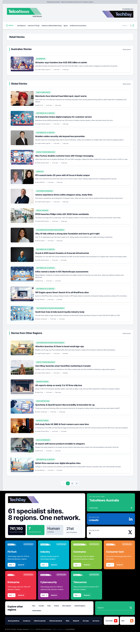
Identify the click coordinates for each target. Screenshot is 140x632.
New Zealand (66, 606)
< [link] (63, 483)
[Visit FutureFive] (113, 544)
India (49, 606)
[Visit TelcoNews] (80, 575)
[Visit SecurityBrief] (47, 575)
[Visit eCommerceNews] (80, 544)
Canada (41, 606)
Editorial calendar (40, 621)
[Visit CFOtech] (14, 544)
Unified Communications (78, 25)
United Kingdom (79, 606)
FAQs (67, 621)
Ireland (56, 606)
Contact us (26, 621)
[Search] (131, 25)
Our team (86, 621)
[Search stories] (130, 607)
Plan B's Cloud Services (43, 629)
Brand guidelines (13, 621)
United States (36, 610)
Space (66, 25)
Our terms (96, 621)
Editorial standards (55, 621)
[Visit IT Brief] (14, 575)
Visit (10, 565)
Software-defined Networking (52, 25)
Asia (33, 606)
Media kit (21, 565)
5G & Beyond (21, 25)
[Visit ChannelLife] (47, 544)
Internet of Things (34, 25)
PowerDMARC (70, 629)
